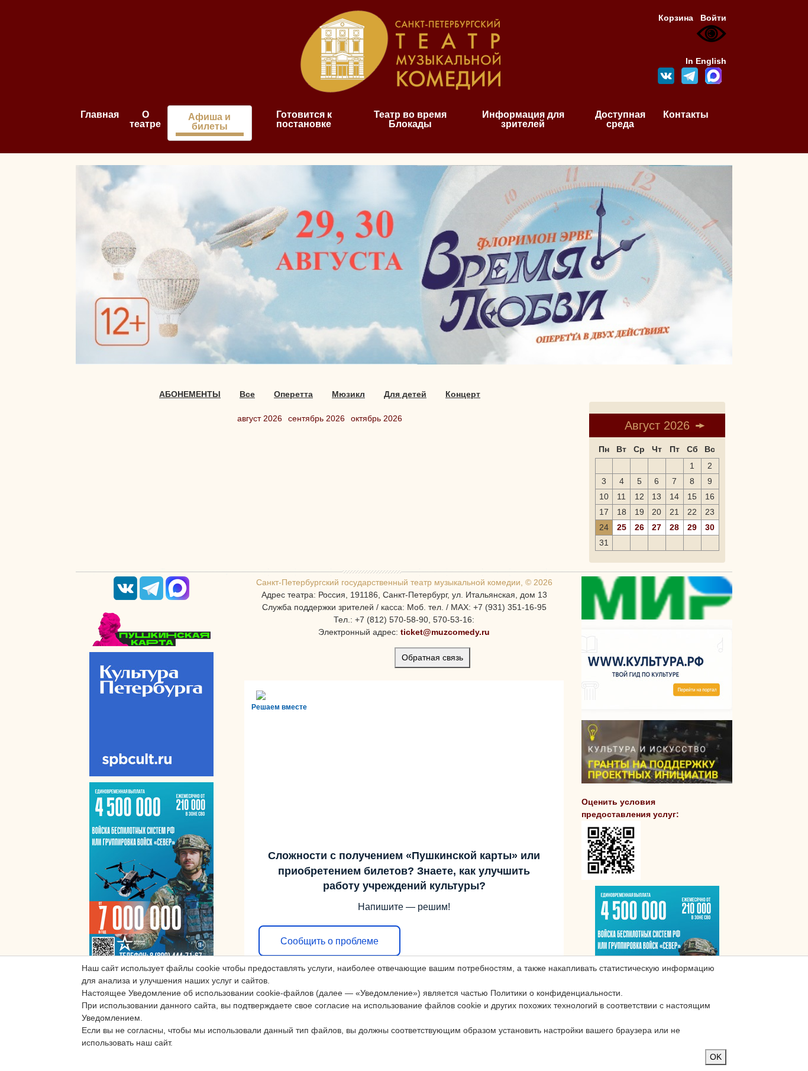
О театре (145, 119)
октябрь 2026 (376, 418)
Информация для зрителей (523, 119)
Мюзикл (348, 394)
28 (674, 527)
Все (247, 394)
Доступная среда (620, 119)
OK (716, 1057)
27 (656, 527)
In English (706, 61)
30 (710, 527)
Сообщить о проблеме (329, 941)
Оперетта (293, 394)
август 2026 (259, 418)
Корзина (675, 17)
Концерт (462, 394)
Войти (713, 17)
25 (621, 527)
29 (692, 527)
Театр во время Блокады (410, 119)
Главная (99, 114)
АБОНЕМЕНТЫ (190, 394)
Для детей (405, 394)
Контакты (686, 114)
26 (639, 527)
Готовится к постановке (304, 119)
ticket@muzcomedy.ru (445, 632)
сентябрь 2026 (316, 418)
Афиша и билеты (209, 121)
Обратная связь (432, 657)
